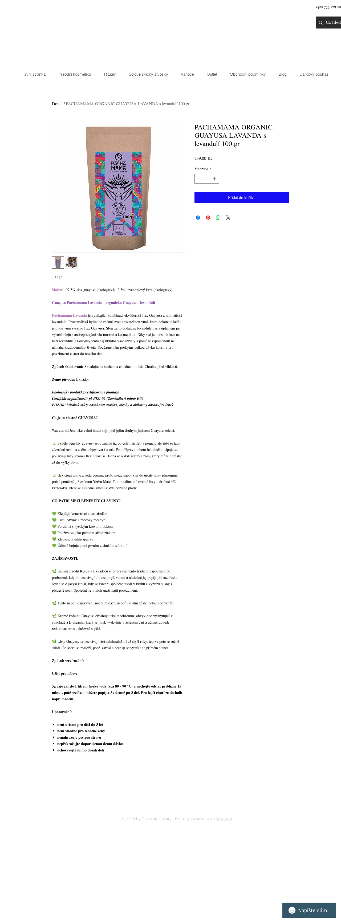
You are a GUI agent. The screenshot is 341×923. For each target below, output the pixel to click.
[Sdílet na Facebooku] (198, 217)
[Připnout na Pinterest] (208, 217)
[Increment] (215, 178)
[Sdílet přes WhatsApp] (218, 217)
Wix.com (224, 818)
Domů (57, 103)
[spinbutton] (207, 178)
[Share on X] (228, 217)
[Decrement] (198, 178)
